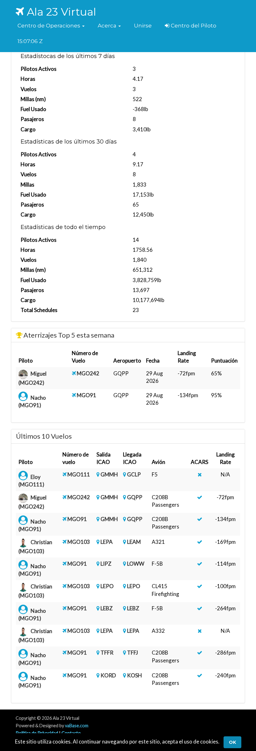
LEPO (107, 586)
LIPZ (106, 563)
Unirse (143, 25)
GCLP (134, 474)
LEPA (107, 542)
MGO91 (86, 395)
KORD (108, 675)
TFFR (107, 652)
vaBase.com (76, 725)
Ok (232, 742)
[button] (51, 25)
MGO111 (78, 474)
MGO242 (88, 373)
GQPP (134, 497)
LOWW (135, 563)
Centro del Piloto (193, 25)
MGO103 (78, 542)
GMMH (109, 474)
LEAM (134, 542)
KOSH (134, 675)
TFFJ (132, 652)
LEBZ (107, 608)
